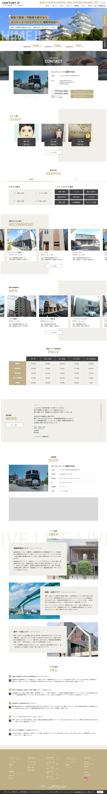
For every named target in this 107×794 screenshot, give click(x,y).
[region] (67, 421)
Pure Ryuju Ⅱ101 (39, 427)
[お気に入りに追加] (3, 230)
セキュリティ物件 (91, 202)
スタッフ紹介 (12, 762)
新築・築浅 (62, 192)
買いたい (55, 6)
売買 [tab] (76, 179)
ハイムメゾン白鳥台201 (41, 436)
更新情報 (11, 765)
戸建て (47, 764)
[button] (25, 97)
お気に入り (92, 6)
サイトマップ (68, 767)
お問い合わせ (87, 775)
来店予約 (105, 21)
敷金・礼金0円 (91, 192)
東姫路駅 (17, 368)
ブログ (10, 767)
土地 (57, 764)
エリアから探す (31, 765)
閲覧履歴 (101, 6)
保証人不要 (62, 202)
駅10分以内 (76, 197)
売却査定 (105, 44)
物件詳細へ (36, 432)
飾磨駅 (17, 383)
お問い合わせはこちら (84, 92)
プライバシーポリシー (70, 762)
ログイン (83, 6)
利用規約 (67, 765)
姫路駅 (17, 364)
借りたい (48, 6)
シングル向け (91, 197)
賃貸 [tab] (31, 179)
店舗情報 (76, 6)
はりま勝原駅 (17, 378)
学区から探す (31, 770)
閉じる (100, 792)
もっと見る (53, 152)
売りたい (62, 6)
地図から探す (31, 767)
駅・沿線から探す (32, 762)
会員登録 (105, 33)
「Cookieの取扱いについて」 (79, 792)
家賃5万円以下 (62, 197)
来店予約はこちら (83, 96)
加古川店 (11, 778)
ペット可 (76, 192)
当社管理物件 (76, 202)
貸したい (69, 6)
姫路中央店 (11, 775)
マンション (52, 764)
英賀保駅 (17, 373)
